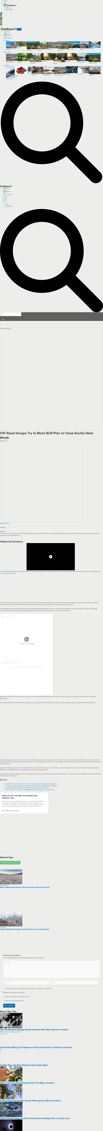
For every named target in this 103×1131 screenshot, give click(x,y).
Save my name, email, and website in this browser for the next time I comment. (28, 988)
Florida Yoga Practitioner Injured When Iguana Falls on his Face (30, 1100)
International (47, 75)
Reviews (70, 49)
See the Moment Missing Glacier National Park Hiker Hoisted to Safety (34, 1029)
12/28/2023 (3, 531)
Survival (80, 74)
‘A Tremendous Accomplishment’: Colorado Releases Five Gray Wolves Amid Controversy (31, 785)
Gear (28, 73)
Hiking (55, 63)
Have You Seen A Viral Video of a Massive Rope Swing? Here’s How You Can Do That (29, 789)
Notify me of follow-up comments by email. (17, 996)
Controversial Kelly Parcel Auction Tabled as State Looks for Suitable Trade (27, 787)
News (49, 49)
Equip (8, 32)
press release (6, 571)
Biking (19, 62)
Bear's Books (9, 9)
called (97, 767)
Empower (9, 37)
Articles (6, 40)
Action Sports (10, 62)
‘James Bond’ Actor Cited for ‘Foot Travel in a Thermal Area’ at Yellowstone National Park (31, 784)
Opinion (60, 50)
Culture (8, 49)
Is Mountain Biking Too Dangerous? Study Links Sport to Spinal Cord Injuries (36, 1047)
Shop (5, 199)
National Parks (58, 75)
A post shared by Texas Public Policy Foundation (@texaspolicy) (26, 667)
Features (29, 50)
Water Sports (81, 62)
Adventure (9, 78)
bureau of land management (10, 862)
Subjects (6, 65)
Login (7, 7)
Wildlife (91, 75)
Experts (18, 47)
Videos (92, 48)
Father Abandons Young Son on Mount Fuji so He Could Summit (24, 929)
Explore (9, 35)
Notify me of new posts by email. (14, 1000)
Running (67, 61)
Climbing (44, 61)
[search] (10, 314)
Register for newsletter (15, 992)
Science (68, 74)
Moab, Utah (16, 535)
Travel (81, 49)
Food (16, 75)
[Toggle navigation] (19, 29)
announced (8, 762)
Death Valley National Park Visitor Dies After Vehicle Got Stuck (24, 887)
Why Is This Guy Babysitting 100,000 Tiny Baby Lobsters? (27, 1083)
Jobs (5, 3)
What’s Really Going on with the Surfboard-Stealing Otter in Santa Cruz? (35, 1118)
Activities (7, 52)
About (5, 1)
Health (33, 75)
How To (39, 50)
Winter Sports (93, 63)
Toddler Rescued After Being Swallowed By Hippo (24, 1065)
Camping (32, 63)
